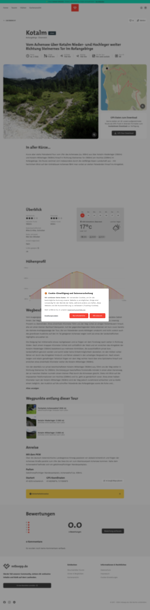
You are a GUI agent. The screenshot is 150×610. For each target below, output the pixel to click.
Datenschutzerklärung (76, 310)
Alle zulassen (97, 316)
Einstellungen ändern (51, 316)
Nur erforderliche (79, 316)
